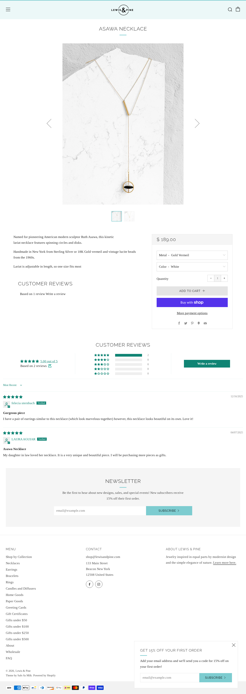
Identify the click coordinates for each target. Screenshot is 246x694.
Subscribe (167, 510)
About (10, 645)
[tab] (116, 216)
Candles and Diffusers (21, 588)
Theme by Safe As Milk (19, 675)
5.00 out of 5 (49, 361)
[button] (102, 355)
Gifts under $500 (17, 639)
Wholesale (13, 652)
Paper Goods (14, 601)
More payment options (192, 313)
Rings (10, 582)
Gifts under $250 (17, 633)
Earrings (11, 569)
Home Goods (14, 595)
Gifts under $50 (16, 620)
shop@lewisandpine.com (103, 557)
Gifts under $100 (17, 626)
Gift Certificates (17, 614)
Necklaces (13, 563)
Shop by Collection (19, 557)
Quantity (163, 279)
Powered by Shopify (44, 675)
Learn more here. (224, 562)
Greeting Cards (16, 607)
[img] (12, 397)
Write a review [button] (207, 363)
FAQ (9, 658)
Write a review (56, 294)
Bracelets (12, 576)
